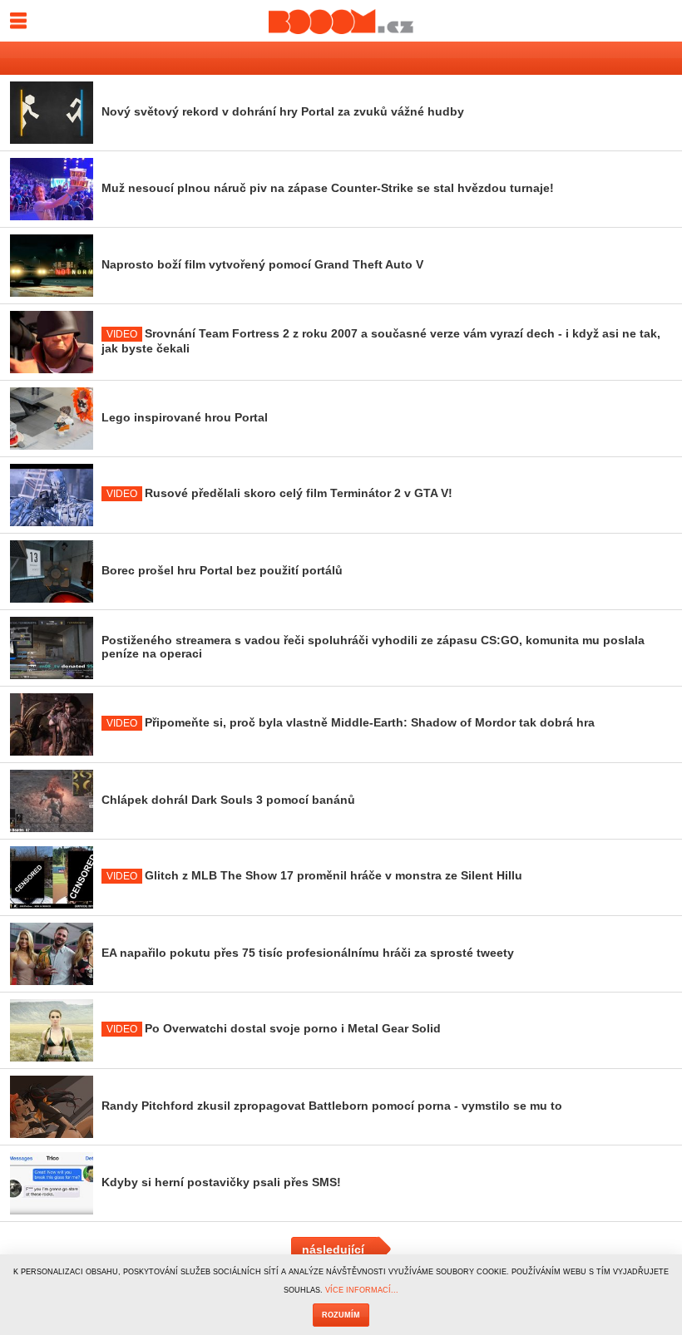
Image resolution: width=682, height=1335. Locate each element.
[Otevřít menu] (17, 16)
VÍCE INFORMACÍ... (361, 1290)
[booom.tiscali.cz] (341, 20)
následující (333, 1249)
